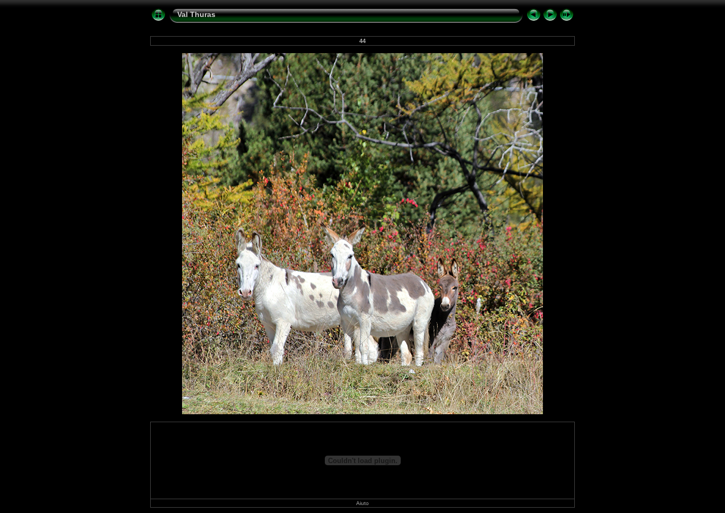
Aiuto (362, 503)
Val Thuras (196, 14)
